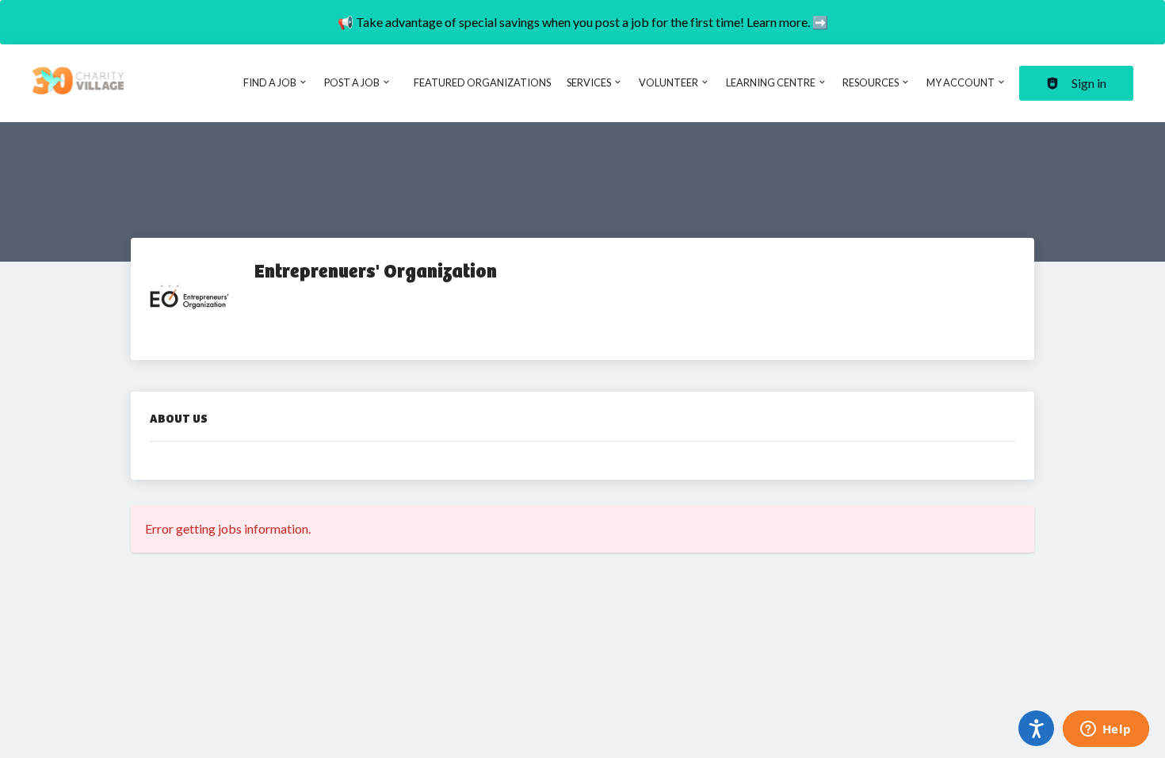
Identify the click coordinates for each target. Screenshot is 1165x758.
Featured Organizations (482, 82)
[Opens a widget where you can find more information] (1105, 730)
